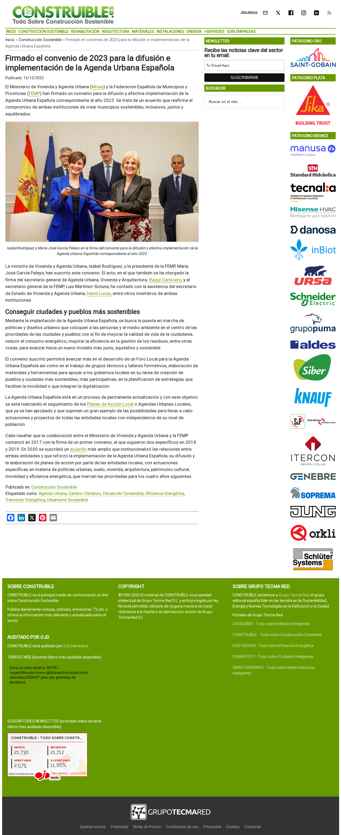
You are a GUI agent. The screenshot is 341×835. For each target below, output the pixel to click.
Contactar (253, 827)
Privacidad (212, 827)
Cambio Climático (84, 493)
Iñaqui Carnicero (165, 279)
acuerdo (78, 449)
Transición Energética (25, 499)
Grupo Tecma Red (294, 595)
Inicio (10, 39)
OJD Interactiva (75, 646)
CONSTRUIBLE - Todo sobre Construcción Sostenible (277, 635)
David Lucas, (99, 293)
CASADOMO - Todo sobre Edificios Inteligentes (271, 624)
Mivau (97, 86)
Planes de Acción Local (110, 404)
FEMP (34, 93)
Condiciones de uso (182, 827)
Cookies (232, 827)
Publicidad (119, 827)
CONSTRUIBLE (63, 15)
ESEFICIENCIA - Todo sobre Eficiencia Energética (273, 646)
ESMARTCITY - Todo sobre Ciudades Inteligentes (273, 656)
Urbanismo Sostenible (67, 499)
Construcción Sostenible (40, 39)
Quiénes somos (93, 827)
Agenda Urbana (53, 493)
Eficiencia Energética (164, 493)
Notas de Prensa (147, 827)
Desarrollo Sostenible (123, 493)
